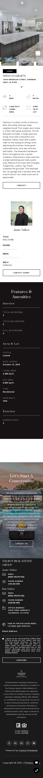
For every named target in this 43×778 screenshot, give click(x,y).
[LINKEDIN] (15, 743)
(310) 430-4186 (10, 248)
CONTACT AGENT (21, 273)
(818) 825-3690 (14, 603)
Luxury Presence (28, 750)
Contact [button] (21, 185)
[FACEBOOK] (9, 743)
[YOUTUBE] (34, 743)
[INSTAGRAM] (27, 743)
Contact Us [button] (21, 543)
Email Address (9, 631)
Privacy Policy (11, 653)
